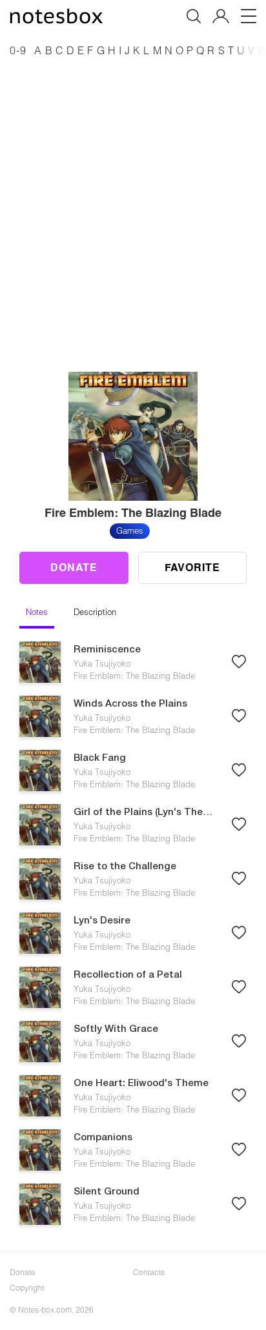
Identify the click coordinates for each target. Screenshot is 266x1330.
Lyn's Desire (102, 920)
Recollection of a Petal (128, 975)
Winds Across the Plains (130, 704)
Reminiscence (107, 649)
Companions (103, 1137)
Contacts (149, 1271)
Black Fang (100, 758)
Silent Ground (106, 1191)
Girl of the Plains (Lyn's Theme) (146, 812)
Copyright (27, 1287)
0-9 (18, 50)
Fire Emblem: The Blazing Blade (134, 675)
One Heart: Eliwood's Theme (141, 1083)
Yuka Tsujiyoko (102, 663)
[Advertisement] (133, 200)
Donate (73, 567)
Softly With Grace (116, 1029)
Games (129, 530)
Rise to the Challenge (125, 866)
